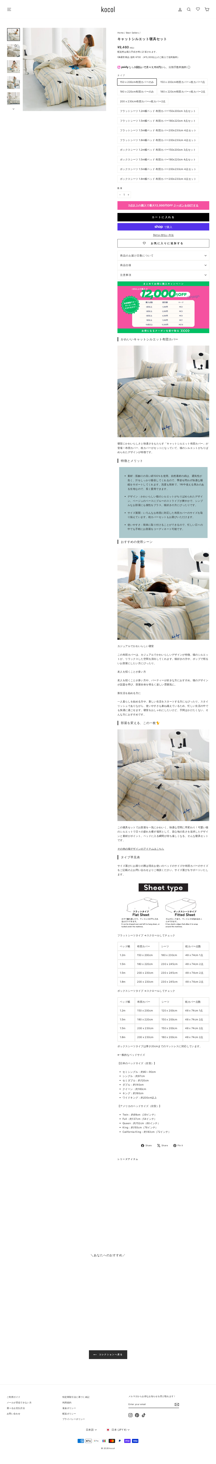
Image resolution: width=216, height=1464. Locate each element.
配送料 (120, 52)
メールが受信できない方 (19, 1402)
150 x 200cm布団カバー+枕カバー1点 (182, 82)
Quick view (30, 1309)
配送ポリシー (69, 1413)
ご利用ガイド (13, 1397)
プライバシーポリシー (73, 1419)
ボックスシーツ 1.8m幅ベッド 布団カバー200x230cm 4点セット (158, 178)
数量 (120, 188)
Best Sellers (132, 33)
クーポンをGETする (186, 205)
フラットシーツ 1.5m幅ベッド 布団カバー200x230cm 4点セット (158, 130)
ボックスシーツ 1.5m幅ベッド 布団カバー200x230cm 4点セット (158, 169)
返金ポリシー (69, 1408)
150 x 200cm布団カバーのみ (137, 82)
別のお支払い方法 (163, 235)
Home (120, 33)
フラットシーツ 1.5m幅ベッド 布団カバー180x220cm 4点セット (158, 120)
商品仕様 (125, 265)
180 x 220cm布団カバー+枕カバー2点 (182, 91)
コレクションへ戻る (110, 1354)
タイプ (121, 75)
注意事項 (125, 274)
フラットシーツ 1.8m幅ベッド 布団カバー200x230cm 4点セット (158, 140)
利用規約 (67, 1402)
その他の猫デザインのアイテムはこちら (140, 848)
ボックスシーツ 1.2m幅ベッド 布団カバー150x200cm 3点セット (158, 149)
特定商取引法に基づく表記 (76, 1397)
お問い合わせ (13, 1413)
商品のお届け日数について (137, 255)
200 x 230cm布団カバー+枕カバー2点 (143, 101)
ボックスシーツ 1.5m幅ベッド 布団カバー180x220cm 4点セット (158, 159)
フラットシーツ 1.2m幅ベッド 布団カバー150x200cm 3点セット (158, 111)
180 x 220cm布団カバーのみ (137, 91)
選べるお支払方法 (16, 1408)
